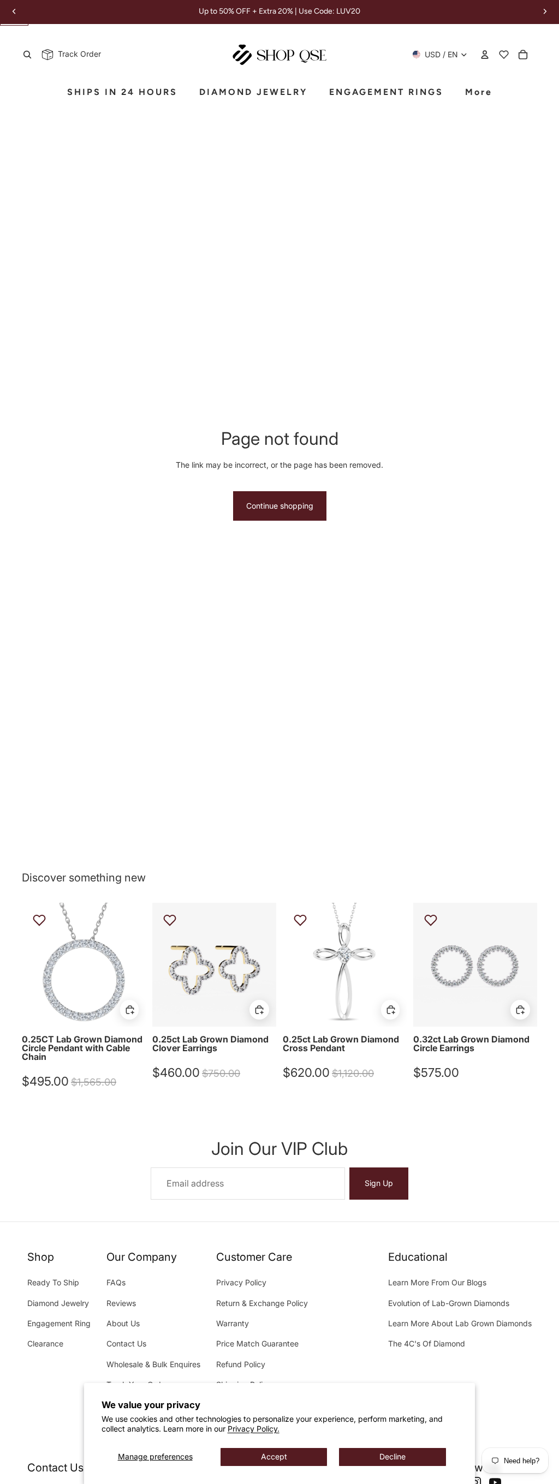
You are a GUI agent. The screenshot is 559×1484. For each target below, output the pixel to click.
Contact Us (126, 1343)
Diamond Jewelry (58, 1303)
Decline (392, 1456)
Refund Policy (240, 1364)
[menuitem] (478, 92)
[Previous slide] (30, 964)
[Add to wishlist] (39, 920)
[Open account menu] (485, 54)
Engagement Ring (59, 1323)
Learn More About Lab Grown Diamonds (460, 1323)
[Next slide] (137, 964)
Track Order (77, 53)
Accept (274, 1456)
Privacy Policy (241, 1282)
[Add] (129, 1010)
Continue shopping (279, 505)
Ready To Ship (53, 1282)
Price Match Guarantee (257, 1343)
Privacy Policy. (254, 1428)
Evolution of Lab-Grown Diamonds (448, 1303)
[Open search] (27, 54)
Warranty (232, 1323)
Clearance (45, 1343)
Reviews (121, 1303)
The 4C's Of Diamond (426, 1343)
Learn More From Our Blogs (437, 1282)
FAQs (116, 1282)
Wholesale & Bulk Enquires (153, 1364)
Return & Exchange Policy (262, 1303)
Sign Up (379, 1183)
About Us (123, 1323)
